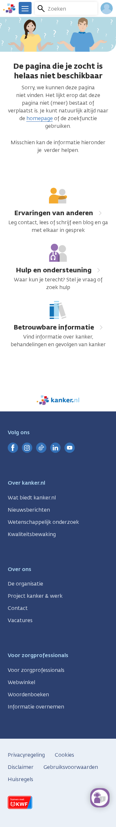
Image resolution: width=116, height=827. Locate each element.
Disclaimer (21, 767)
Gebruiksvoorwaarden (71, 767)
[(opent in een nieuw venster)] (13, 448)
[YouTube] (69, 448)
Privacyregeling (26, 755)
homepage (39, 118)
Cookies (64, 755)
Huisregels (20, 779)
